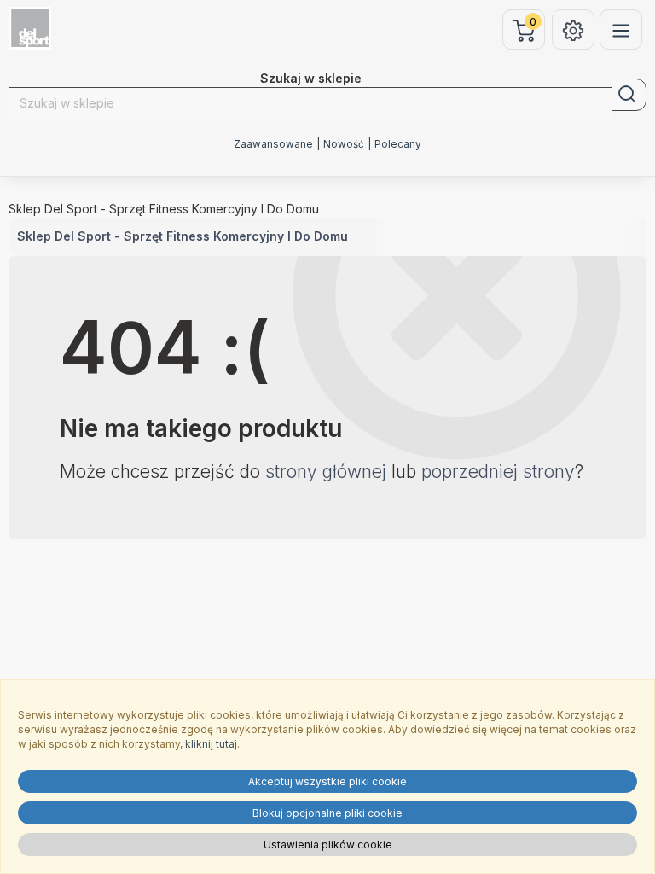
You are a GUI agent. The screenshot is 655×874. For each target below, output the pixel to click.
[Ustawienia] (573, 29)
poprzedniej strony (498, 471)
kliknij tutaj (211, 743)
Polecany (397, 144)
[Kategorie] (621, 29)
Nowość (343, 144)
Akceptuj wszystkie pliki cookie (327, 781)
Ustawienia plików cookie (328, 844)
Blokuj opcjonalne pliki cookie (327, 813)
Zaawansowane (273, 144)
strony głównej (325, 471)
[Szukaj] (629, 95)
